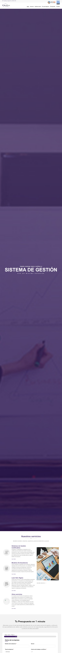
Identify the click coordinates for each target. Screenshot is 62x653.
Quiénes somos (38, 6)
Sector (32, 643)
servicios (8, 651)
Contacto (58, 6)
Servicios (32, 6)
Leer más (14, 559)
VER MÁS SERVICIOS (41, 583)
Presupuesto (52, 6)
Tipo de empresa (9, 649)
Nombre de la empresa (11, 643)
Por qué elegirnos (45, 6)
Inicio (28, 6)
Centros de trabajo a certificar (39, 649)
